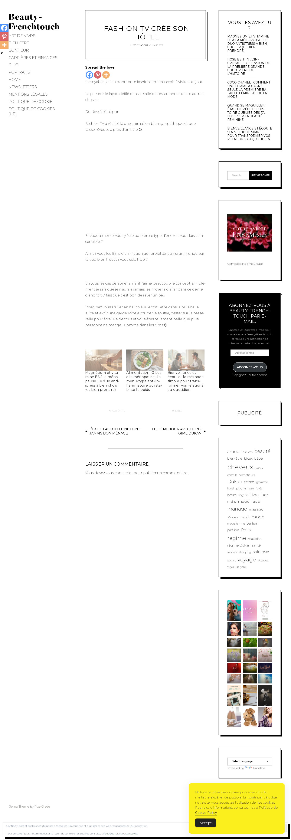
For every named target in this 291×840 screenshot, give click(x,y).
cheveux (240, 467)
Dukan (234, 481)
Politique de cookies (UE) (32, 111)
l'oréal (259, 488)
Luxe (133, 45)
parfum (252, 523)
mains (231, 501)
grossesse (262, 482)
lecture (231, 495)
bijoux (248, 458)
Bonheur (19, 50)
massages (256, 509)
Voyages (263, 560)
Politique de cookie (30, 101)
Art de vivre (22, 35)
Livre (254, 494)
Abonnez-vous (250, 367)
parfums (233, 530)
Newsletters (23, 87)
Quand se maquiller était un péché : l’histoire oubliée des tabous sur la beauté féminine (246, 113)
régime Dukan (238, 545)
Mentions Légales (28, 94)
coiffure (259, 468)
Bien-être (19, 43)
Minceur (233, 517)
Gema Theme (19, 806)
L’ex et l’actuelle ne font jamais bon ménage (114, 431)
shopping (245, 552)
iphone (241, 488)
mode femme (236, 523)
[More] (106, 75)
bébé (258, 458)
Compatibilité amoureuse (245, 264)
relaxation (254, 539)
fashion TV (117, 410)
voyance (233, 567)
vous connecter (119, 473)
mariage (237, 509)
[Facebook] (89, 75)
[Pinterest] (97, 75)
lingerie (243, 495)
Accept (206, 823)
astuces (247, 452)
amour (234, 451)
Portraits (19, 72)
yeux (243, 566)
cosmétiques (247, 475)
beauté (262, 451)
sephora (232, 552)
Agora (144, 45)
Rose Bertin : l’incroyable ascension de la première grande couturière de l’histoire (248, 67)
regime (236, 538)
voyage (247, 559)
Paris (246, 529)
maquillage (249, 501)
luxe (264, 495)
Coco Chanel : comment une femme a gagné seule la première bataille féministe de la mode (248, 90)
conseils (232, 475)
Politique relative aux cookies (120, 833)
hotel (178, 410)
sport (231, 560)
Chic (13, 65)
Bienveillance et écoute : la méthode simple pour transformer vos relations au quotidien (186, 381)
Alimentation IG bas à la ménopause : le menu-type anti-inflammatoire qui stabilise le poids (144, 381)
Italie (251, 488)
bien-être (234, 458)
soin (257, 551)
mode (258, 516)
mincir (245, 517)
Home (15, 79)
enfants (249, 482)
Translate (259, 768)
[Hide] (1, 53)
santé (256, 545)
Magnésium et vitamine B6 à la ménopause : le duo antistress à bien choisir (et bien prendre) (102, 381)
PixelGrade (42, 806)
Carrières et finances (33, 57)
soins (265, 552)
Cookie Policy (206, 813)
